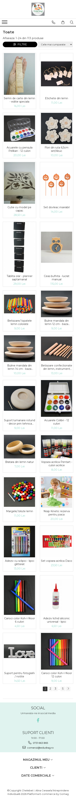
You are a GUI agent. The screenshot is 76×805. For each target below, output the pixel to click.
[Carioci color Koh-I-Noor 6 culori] (19, 595)
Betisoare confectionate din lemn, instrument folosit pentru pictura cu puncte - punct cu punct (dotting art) (56, 367)
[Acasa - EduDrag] (38, 9)
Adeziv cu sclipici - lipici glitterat (19, 562)
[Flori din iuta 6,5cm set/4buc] (56, 128)
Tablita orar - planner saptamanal (19, 277)
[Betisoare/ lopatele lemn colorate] (19, 304)
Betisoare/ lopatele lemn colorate (19, 322)
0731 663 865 (40, 742)
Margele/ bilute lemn (19, 511)
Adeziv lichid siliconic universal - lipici (56, 620)
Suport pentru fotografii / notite (19, 674)
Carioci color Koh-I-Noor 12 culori (56, 674)
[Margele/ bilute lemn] (19, 492)
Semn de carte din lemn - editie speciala (19, 100)
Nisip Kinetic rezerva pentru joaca (57, 513)
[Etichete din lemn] (56, 73)
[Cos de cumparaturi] (63, 22)
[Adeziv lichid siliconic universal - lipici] (56, 595)
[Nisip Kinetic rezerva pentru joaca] (56, 492)
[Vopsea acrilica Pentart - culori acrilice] (56, 446)
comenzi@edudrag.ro (40, 747)
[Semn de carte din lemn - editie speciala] (19, 74)
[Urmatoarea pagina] (68, 689)
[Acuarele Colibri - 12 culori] (56, 398)
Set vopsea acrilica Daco (56, 560)
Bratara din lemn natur (19, 462)
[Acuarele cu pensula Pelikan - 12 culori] (19, 128)
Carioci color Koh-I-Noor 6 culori (19, 620)
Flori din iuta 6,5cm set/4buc (56, 149)
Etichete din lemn (56, 98)
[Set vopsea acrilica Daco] (56, 541)
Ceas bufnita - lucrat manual (56, 277)
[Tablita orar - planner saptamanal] (19, 247)
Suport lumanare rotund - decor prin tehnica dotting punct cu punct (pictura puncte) (19, 422)
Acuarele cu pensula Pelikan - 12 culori (19, 149)
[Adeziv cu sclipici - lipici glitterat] (19, 541)
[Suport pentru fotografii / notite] (19, 651)
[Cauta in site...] (72, 22)
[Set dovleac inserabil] (56, 183)
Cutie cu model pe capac (19, 209)
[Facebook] (38, 720)
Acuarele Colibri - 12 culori (56, 422)
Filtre (21, 44)
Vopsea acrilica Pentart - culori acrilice (56, 463)
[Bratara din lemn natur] (19, 446)
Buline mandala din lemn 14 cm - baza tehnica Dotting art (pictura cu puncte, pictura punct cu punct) (19, 367)
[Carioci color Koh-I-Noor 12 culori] (56, 651)
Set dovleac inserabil (57, 207)
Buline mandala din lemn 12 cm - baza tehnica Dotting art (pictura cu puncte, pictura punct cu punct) (57, 322)
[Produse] (5, 23)
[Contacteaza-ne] (53, 22)
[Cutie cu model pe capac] (19, 183)
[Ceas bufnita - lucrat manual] (56, 247)
